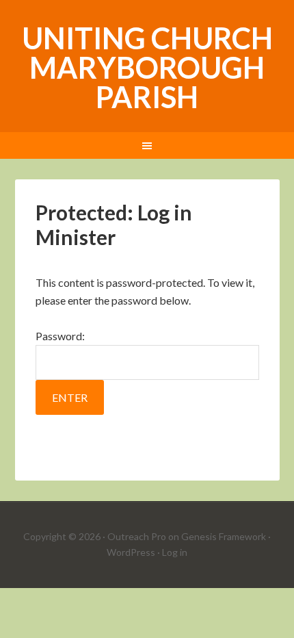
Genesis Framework (223, 536)
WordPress (131, 552)
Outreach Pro (136, 536)
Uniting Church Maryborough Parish (147, 67)
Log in (174, 552)
